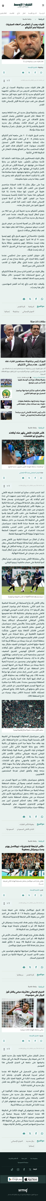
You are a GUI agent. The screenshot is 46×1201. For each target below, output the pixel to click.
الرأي (18, 11)
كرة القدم (21, 304)
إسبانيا (7, 309)
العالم (24, 11)
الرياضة (41, 17)
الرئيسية (42, 11)
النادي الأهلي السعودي (25, 827)
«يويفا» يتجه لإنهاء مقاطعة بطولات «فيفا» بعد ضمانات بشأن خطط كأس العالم (31, 402)
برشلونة (16, 309)
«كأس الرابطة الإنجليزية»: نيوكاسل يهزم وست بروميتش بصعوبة (24, 846)
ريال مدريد (30, 1139)
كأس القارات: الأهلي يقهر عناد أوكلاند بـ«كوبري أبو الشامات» (26, 432)
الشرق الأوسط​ (32, 11)
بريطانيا (20, 973)
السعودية (10, 827)
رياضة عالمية (27, 17)
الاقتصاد (11, 11)
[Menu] (44, 4)
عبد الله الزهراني (24, 471)
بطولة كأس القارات (27, 822)
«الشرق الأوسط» (33, 66)
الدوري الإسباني (28, 309)
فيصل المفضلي (35, 471)
